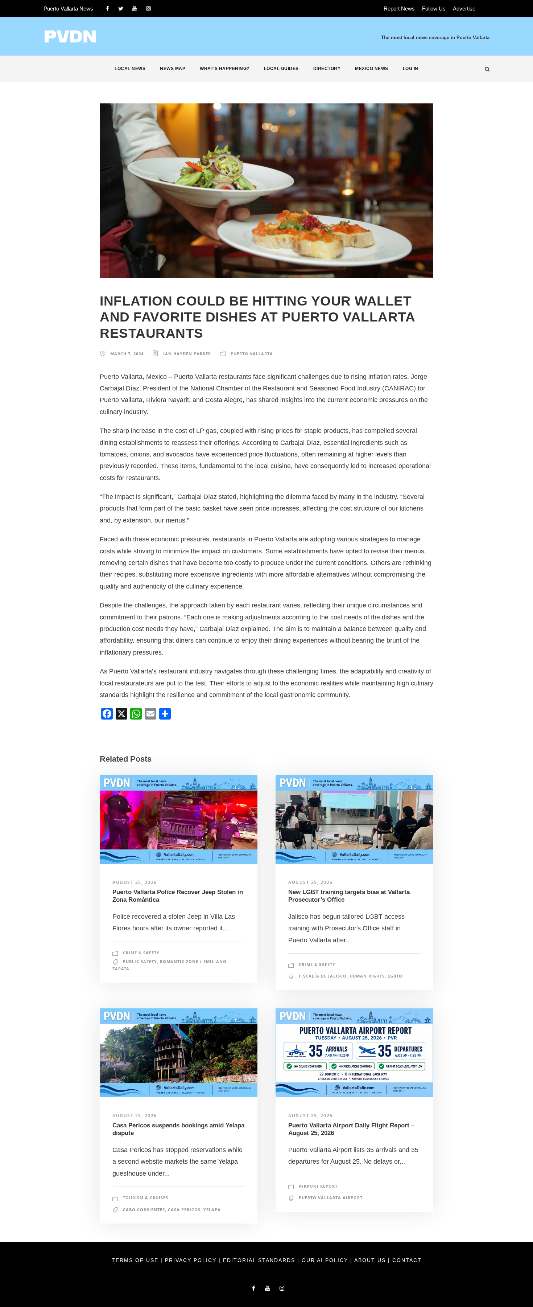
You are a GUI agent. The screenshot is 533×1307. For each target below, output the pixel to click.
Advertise (464, 8)
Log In (410, 68)
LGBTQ (395, 976)
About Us (371, 1260)
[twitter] (120, 8)
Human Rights (367, 976)
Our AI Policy (325, 1260)
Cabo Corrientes (144, 1209)
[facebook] (107, 8)
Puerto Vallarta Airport (331, 1197)
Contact (407, 1260)
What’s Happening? (224, 68)
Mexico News (371, 68)
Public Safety (140, 961)
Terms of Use (136, 1260)
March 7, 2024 (127, 353)
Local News (130, 68)
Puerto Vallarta (252, 353)
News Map (172, 68)
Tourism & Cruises (145, 1197)
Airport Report (318, 1186)
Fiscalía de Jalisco (323, 976)
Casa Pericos (184, 1209)
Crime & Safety (141, 952)
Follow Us (434, 8)
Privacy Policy (192, 1260)
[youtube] (134, 8)
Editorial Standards (260, 1260)
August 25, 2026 (134, 882)
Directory (327, 68)
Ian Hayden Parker (187, 353)
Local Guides (281, 68)
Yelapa (212, 1209)
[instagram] (148, 8)
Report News (399, 8)
